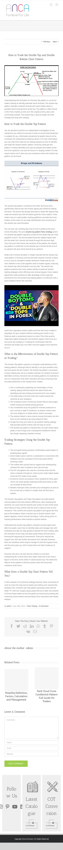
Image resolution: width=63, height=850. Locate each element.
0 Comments (43, 606)
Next (55, 41)
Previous (46, 41)
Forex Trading (32, 606)
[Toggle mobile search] (51, 4)
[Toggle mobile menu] (57, 4)
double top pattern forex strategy (39, 232)
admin (9, 606)
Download (30, 825)
